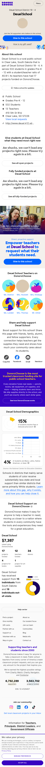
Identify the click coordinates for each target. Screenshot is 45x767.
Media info (27, 636)
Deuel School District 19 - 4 (22, 10)
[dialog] (22, 750)
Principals (10, 726)
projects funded (33, 682)
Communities (27, 629)
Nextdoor (38, 361)
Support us (7, 633)
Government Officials (22, 729)
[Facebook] (26, 707)
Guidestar (24, 675)
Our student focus (29, 621)
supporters (12, 682)
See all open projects (22, 163)
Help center (22, 609)
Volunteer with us (9, 636)
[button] (6, 358)
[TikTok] (33, 707)
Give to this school (22, 38)
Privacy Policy (6, 751)
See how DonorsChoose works (22, 401)
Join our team (28, 625)
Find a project (8, 617)
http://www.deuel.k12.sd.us (20, 123)
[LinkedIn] (18, 707)
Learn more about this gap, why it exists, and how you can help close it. (23, 490)
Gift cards (6, 625)
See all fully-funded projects (22, 196)
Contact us (27, 640)
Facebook (17, 361)
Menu (38, 3)
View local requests (16, 119)
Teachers (30, 723)
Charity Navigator (31, 672)
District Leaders (26, 726)
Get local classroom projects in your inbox (22, 713)
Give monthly (7, 621)
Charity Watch (16, 672)
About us (26, 617)
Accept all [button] (22, 763)
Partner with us (8, 629)
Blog (24, 633)
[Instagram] (11, 707)
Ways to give (7, 640)
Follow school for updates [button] (24, 88)
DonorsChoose (7, 3)
